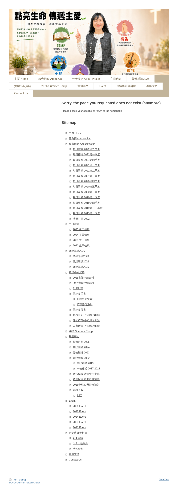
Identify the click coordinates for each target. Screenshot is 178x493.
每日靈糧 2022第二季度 (86, 149)
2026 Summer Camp (81, 331)
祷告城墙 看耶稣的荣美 (86, 379)
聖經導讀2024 (81, 261)
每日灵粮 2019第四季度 (86, 202)
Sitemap (22, 479)
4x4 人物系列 (80, 443)
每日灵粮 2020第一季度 (86, 197)
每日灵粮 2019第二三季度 (88, 207)
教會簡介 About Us (80, 138)
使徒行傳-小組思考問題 (86, 320)
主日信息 (74, 224)
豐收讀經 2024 (81, 347)
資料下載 (78, 389)
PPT (79, 395)
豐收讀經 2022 (81, 357)
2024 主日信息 (81, 234)
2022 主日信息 (81, 245)
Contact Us (75, 459)
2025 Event (79, 411)
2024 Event (79, 416)
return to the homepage (109, 110)
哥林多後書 (79, 309)
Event (72, 400)
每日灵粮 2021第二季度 (86, 170)
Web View (164, 479)
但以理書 (78, 288)
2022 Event (79, 427)
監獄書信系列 (84, 304)
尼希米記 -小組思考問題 (86, 314)
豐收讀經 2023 (81, 352)
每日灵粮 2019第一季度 (86, 213)
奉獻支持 (74, 454)
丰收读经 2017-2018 (88, 368)
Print (15, 479)
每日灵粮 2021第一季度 (86, 175)
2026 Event (79, 406)
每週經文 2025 (81, 341)
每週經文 (74, 336)
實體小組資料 (76, 272)
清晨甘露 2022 (81, 218)
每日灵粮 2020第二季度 (86, 191)
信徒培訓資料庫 (78, 432)
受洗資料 (78, 448)
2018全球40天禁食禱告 (86, 384)
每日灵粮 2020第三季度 (86, 186)
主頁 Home (75, 133)
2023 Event (79, 422)
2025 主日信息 (81, 229)
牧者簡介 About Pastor (82, 143)
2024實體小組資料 (83, 282)
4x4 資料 (78, 438)
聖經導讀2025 (81, 266)
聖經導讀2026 (77, 250)
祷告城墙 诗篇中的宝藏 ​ (86, 373)
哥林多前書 (79, 293)
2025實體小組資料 (83, 277)
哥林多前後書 (84, 299)
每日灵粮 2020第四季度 (86, 181)
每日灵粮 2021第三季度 (86, 165)
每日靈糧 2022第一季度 (86, 154)
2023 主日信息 (81, 240)
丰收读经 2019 (85, 363)
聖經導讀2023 (81, 256)
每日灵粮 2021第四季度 (86, 159)
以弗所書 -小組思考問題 (86, 325)
